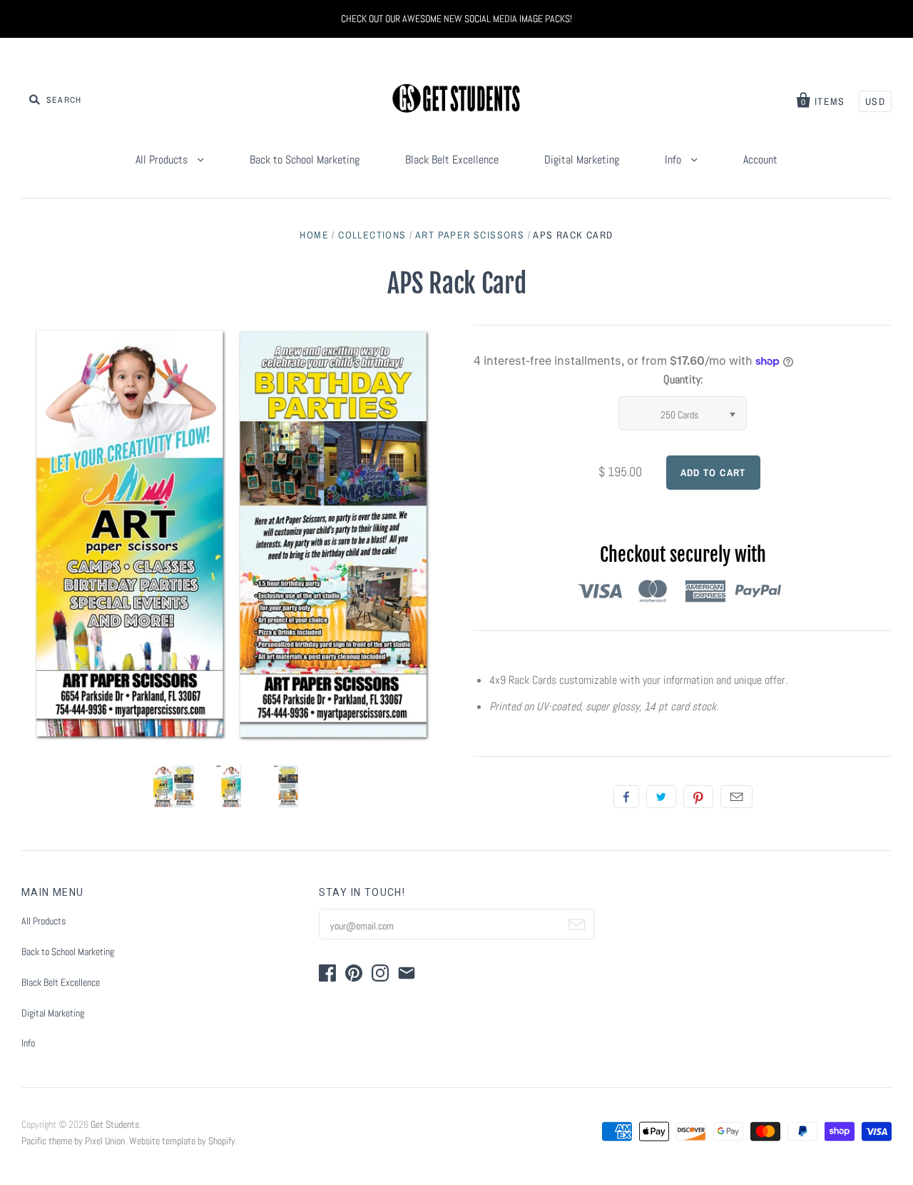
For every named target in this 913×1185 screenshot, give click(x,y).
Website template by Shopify (182, 1140)
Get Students (115, 1124)
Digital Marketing (581, 159)
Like (626, 796)
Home (314, 234)
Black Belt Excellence (452, 159)
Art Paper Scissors (469, 234)
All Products (163, 159)
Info (674, 159)
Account (760, 159)
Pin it (698, 796)
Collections (372, 234)
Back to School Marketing (304, 159)
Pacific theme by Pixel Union (73, 1140)
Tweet (661, 796)
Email (736, 796)
